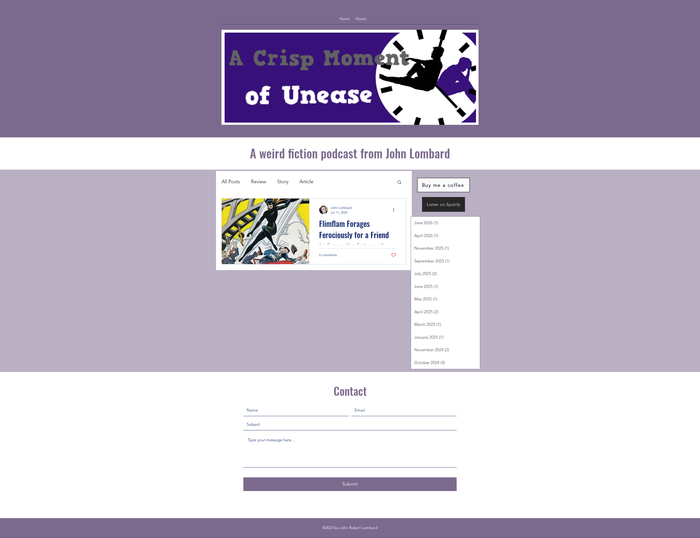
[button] (399, 182)
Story (282, 182)
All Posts (230, 182)
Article (306, 182)
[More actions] (395, 209)
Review (258, 182)
